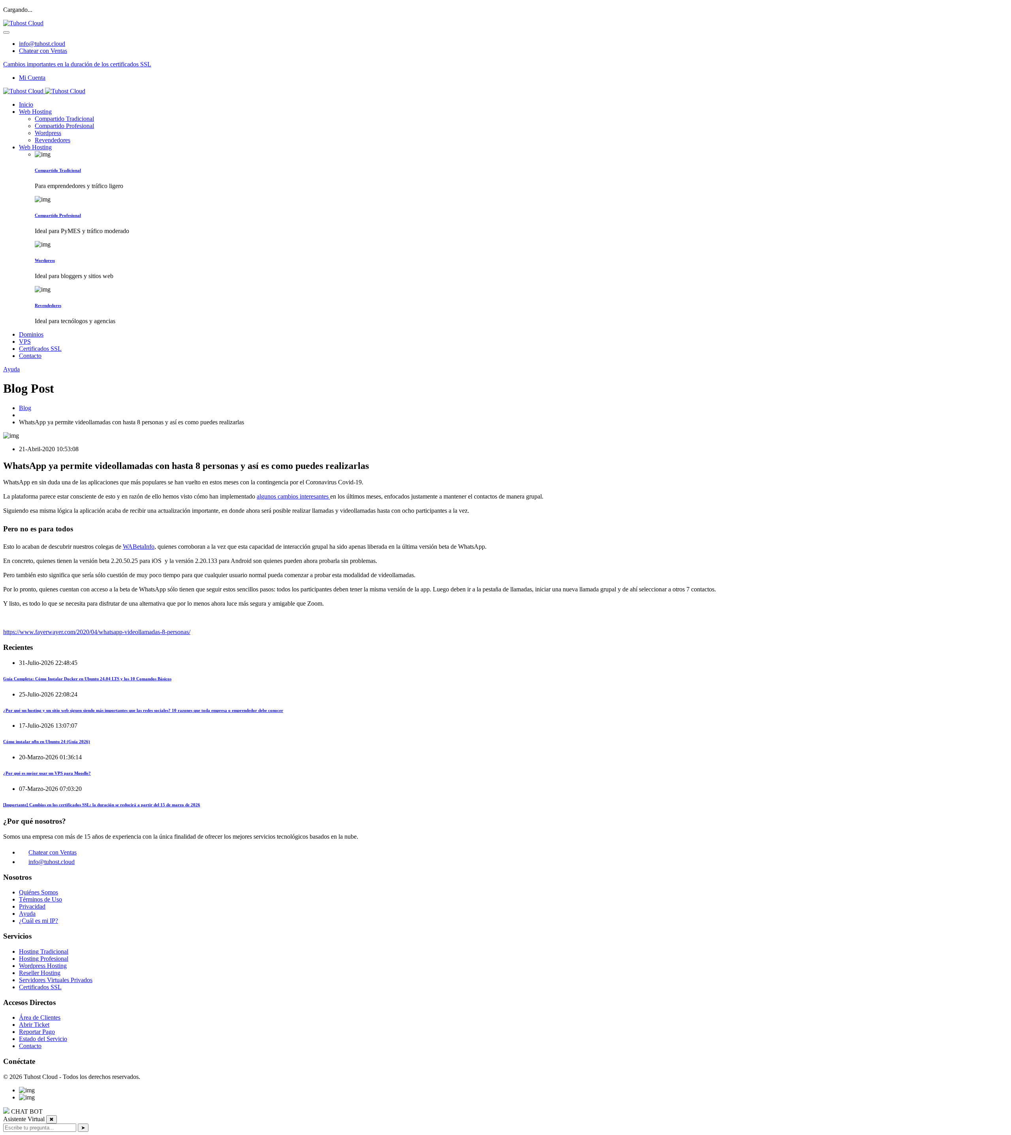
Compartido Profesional (64, 125)
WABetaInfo (138, 546)
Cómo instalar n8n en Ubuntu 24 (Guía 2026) (46, 741)
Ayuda (11, 369)
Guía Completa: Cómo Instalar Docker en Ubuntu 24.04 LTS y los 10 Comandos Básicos (87, 678)
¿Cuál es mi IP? (38, 920)
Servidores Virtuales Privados (55, 980)
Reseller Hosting (39, 972)
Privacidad (32, 906)
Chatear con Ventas (43, 50)
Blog (25, 408)
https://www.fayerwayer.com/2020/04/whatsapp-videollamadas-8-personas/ (96, 632)
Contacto (30, 355)
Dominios (31, 334)
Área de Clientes (39, 1017)
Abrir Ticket (34, 1024)
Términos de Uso (40, 899)
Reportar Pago (37, 1031)
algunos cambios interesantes (293, 496)
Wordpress (48, 133)
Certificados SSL (40, 348)
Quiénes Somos (38, 892)
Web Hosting (35, 111)
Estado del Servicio (43, 1038)
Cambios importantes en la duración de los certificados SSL (77, 64)
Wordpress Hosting (43, 965)
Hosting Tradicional (43, 951)
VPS (25, 341)
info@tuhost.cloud (42, 43)
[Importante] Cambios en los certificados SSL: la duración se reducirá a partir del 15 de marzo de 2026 (101, 804)
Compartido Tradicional (64, 118)
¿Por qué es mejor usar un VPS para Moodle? (47, 773)
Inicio (26, 104)
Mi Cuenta (32, 77)
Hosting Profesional (43, 958)
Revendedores (52, 140)
